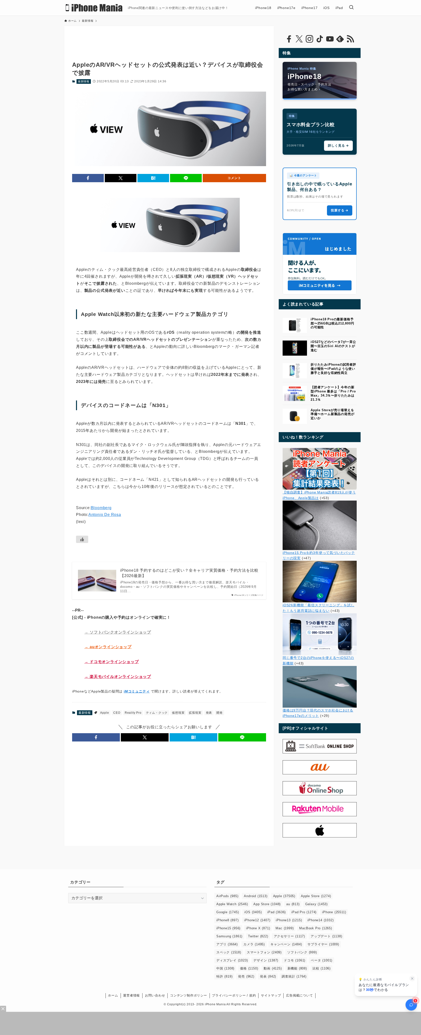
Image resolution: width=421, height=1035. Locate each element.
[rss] (350, 39)
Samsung (229, 936)
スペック (228, 952)
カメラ (254, 944)
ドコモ (294, 960)
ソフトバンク (302, 952)
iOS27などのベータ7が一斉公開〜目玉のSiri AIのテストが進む (333, 346)
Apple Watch (232, 904)
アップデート (326, 936)
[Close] (3, 1009)
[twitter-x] (299, 39)
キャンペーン (286, 944)
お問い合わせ (155, 995)
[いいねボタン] (82, 539)
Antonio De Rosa (104, 515)
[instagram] (309, 39)
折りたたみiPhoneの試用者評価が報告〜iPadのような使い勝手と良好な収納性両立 (333, 369)
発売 (246, 976)
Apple (104, 712)
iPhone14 (320, 920)
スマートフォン (264, 952)
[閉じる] (412, 978)
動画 (273, 968)
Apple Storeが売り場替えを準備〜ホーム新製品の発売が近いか (332, 414)
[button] (88, 178)
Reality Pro (133, 712)
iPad (276, 912)
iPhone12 (257, 920)
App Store (267, 904)
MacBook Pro (315, 928)
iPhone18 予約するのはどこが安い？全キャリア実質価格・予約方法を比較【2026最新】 (189, 573)
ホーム (113, 995)
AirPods (227, 896)
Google (227, 912)
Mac (285, 928)
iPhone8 (227, 920)
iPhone (334, 912)
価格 (249, 968)
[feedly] (340, 39)
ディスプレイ (232, 960)
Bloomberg (101, 508)
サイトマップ (271, 995)
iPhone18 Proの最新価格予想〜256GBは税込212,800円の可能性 (332, 323)
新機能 (297, 968)
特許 (224, 976)
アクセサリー (289, 936)
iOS (253, 912)
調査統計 (294, 976)
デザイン (265, 960)
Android (255, 896)
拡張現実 (195, 712)
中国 (225, 968)
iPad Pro (303, 912)
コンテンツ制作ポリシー (188, 995)
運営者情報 (131, 995)
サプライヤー (323, 944)
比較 (322, 968)
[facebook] (289, 39)
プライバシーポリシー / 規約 (234, 995)
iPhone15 (228, 928)
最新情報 (83, 81)
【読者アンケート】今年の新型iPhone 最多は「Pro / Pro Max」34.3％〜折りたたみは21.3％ (333, 393)
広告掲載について (299, 995)
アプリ (227, 944)
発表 (209, 712)
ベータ (321, 960)
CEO (116, 712)
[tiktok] (319, 39)
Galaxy (316, 904)
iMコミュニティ (137, 691)
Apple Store (316, 896)
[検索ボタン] (351, 8)
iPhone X (258, 928)
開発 (219, 712)
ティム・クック (157, 712)
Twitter (258, 936)
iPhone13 (289, 920)
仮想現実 (178, 712)
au (292, 904)
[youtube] (329, 39)
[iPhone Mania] (94, 8)
